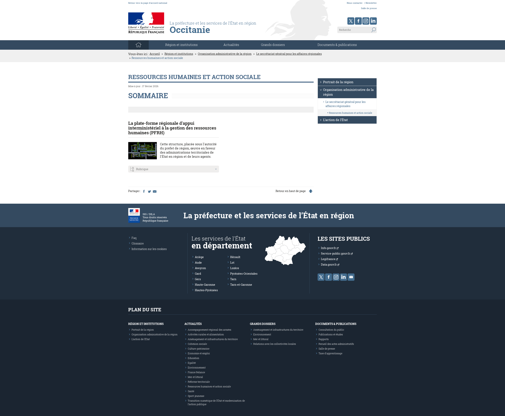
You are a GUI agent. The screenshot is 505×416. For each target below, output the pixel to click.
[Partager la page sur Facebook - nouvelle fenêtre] (143, 191)
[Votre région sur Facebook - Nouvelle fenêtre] (358, 21)
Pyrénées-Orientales (243, 273)
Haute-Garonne (205, 284)
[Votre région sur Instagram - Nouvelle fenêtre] (365, 21)
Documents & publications (337, 45)
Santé (191, 391)
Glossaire (138, 243)
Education (193, 358)
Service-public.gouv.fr (336, 253)
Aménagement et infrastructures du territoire (213, 339)
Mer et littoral (195, 377)
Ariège (199, 257)
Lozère (234, 268)
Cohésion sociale (197, 343)
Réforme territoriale (199, 381)
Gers (198, 279)
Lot (232, 262)
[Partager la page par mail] (154, 191)
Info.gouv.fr (329, 248)
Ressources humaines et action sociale (350, 112)
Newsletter (371, 2)
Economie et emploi (199, 353)
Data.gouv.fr (329, 264)
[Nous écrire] (351, 277)
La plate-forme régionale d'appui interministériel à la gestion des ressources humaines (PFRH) (172, 127)
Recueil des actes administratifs (336, 343)
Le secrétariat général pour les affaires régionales (289, 54)
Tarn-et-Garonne (241, 284)
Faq (134, 238)
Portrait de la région (338, 82)
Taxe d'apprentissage (330, 353)
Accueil (155, 54)
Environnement (197, 367)
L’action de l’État (335, 120)
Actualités (231, 45)
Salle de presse (369, 8)
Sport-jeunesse (196, 395)
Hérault (235, 257)
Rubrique (142, 169)
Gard (198, 273)
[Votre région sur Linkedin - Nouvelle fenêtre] (373, 21)
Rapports (324, 339)
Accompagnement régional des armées (209, 329)
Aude (198, 262)
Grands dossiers (273, 45)
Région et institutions (179, 54)
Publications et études (331, 334)
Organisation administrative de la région (225, 54)
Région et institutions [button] (181, 45)
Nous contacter (355, 2)
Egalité (192, 362)
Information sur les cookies (149, 249)
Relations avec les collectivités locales (274, 343)
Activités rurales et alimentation (206, 334)
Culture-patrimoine (198, 348)
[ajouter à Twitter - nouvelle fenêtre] (149, 191)
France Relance (196, 372)
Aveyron (200, 268)
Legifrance (328, 259)
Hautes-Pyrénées (206, 290)
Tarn (233, 279)
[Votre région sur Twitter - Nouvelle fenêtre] (350, 21)
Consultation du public (331, 329)
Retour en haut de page (291, 191)
